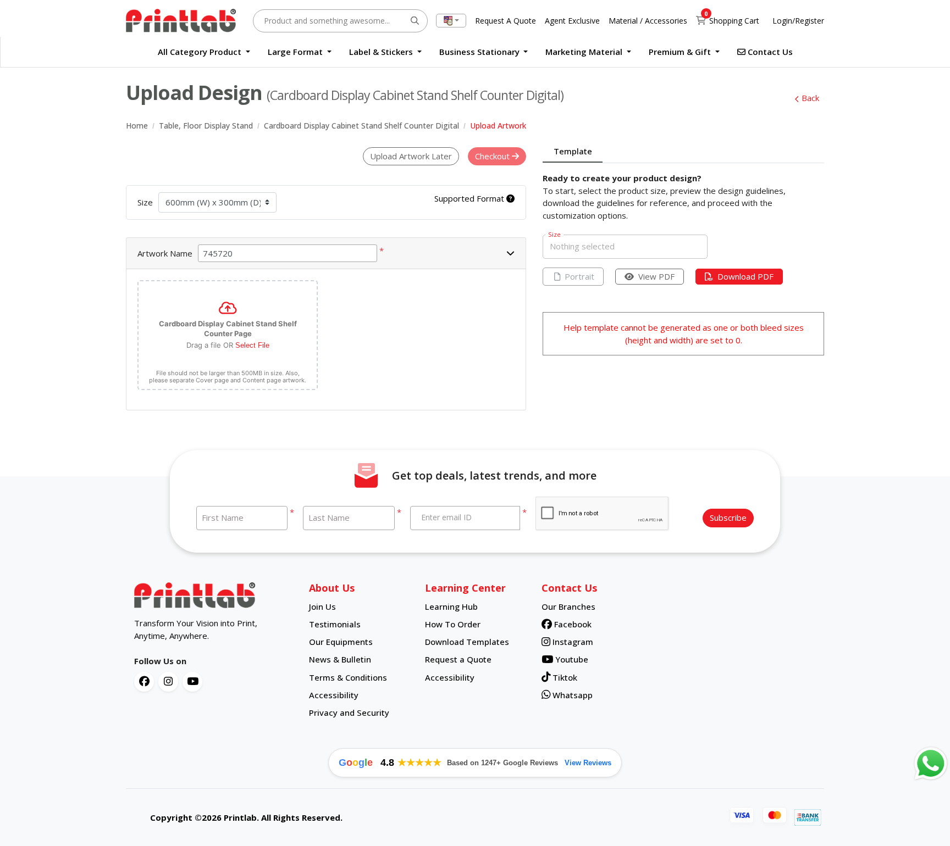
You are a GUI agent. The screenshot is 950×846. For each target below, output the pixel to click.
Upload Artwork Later (411, 156)
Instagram (571, 641)
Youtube (570, 659)
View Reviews (588, 763)
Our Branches (568, 606)
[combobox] (451, 20)
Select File (252, 345)
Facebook (572, 624)
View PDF (656, 276)
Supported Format (470, 198)
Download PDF (745, 276)
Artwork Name (164, 253)
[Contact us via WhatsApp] (931, 763)
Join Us (322, 606)
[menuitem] (204, 52)
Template (573, 151)
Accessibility (333, 694)
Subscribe (728, 517)
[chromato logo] (213, 595)
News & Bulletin (340, 659)
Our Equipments (341, 641)
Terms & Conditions (348, 677)
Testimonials (335, 624)
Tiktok (563, 677)
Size (145, 202)
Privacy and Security (349, 712)
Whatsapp (571, 694)
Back (810, 97)
